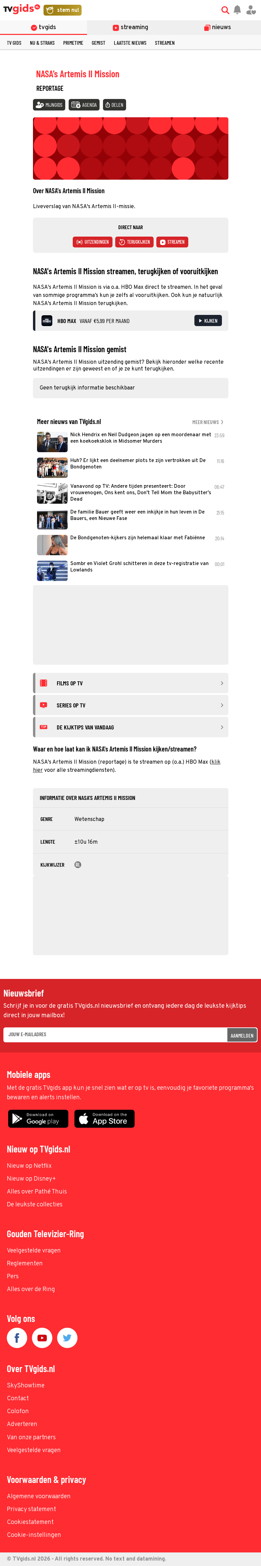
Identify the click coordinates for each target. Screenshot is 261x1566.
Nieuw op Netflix (29, 1166)
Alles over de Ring (31, 1289)
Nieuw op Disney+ (31, 1179)
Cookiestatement (30, 1522)
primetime (73, 42)
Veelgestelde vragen (34, 1251)
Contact (18, 1399)
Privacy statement (31, 1509)
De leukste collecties (35, 1205)
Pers (13, 1277)
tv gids (14, 42)
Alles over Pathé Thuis (37, 1192)
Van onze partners (31, 1438)
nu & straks (42, 42)
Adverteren (22, 1424)
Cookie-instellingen (34, 1535)
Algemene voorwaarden (39, 1497)
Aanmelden (242, 1035)
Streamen (165, 42)
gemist (98, 42)
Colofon (18, 1412)
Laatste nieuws (130, 42)
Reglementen (25, 1264)
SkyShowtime (26, 1386)
